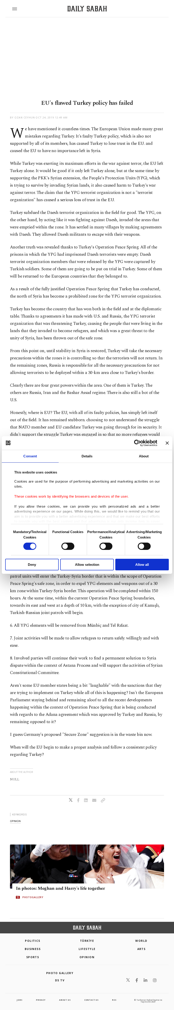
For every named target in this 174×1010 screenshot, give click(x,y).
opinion (15, 821)
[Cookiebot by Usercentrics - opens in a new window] (137, 442)
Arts (141, 949)
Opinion (87, 957)
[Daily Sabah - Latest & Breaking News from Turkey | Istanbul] (87, 9)
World (141, 941)
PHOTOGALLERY (32, 897)
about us (64, 1000)
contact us (91, 1000)
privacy (41, 1000)
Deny (32, 564)
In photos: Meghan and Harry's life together (60, 888)
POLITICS (32, 941)
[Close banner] (167, 442)
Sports (32, 957)
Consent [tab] (30, 456)
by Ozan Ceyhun (22, 117)
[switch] (67, 546)
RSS (114, 1000)
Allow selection (87, 564)
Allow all (142, 564)
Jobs (19, 1000)
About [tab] (144, 456)
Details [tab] (87, 456)
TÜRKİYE (87, 941)
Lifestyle (87, 949)
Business (33, 949)
